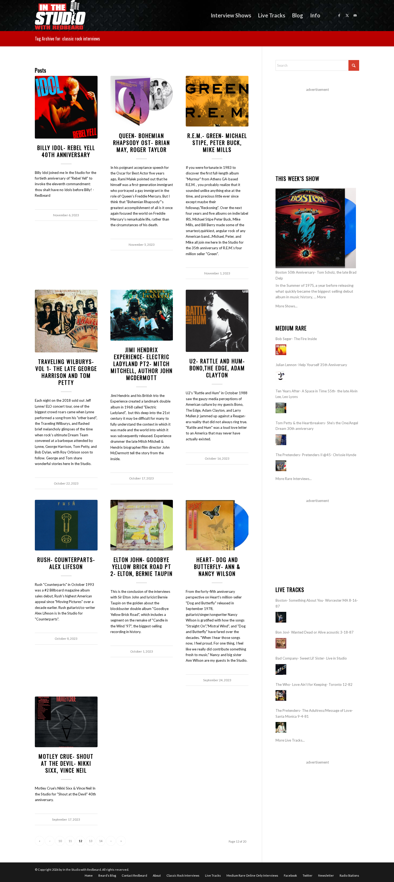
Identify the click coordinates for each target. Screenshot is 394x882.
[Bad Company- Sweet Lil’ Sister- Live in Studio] (281, 669)
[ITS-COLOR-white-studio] (60, 15)
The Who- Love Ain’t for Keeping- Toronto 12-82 (314, 684)
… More (320, 297)
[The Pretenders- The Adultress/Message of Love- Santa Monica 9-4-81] (281, 727)
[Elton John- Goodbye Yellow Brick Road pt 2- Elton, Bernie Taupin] (141, 525)
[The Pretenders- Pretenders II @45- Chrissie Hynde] (281, 465)
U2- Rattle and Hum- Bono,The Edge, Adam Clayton (217, 368)
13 (90, 841)
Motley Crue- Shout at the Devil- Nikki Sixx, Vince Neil (66, 763)
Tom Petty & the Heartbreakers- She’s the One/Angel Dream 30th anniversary (317, 426)
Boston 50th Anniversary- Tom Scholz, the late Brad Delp (316, 275)
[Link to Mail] (355, 15)
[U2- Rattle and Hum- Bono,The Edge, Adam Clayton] (217, 321)
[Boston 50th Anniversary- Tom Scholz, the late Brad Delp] (316, 228)
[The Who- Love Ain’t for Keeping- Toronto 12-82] (281, 695)
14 (100, 841)
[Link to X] (347, 15)
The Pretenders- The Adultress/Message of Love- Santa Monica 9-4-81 (314, 713)
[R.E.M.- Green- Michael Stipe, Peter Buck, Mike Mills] (217, 101)
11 (70, 841)
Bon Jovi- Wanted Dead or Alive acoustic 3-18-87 (315, 632)
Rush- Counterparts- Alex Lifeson (66, 563)
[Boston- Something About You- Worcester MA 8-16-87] (281, 617)
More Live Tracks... (290, 740)
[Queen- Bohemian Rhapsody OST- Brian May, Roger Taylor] (141, 101)
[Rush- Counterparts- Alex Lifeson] (66, 525)
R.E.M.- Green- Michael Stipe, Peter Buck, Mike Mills (217, 143)
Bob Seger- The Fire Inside (296, 339)
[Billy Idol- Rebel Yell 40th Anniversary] (66, 107)
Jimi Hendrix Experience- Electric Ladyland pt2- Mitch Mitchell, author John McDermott (142, 364)
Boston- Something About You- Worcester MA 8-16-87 (317, 603)
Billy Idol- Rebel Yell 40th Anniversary (66, 151)
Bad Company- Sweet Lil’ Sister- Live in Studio (311, 658)
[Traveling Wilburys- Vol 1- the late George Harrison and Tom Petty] (66, 321)
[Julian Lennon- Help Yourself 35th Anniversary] (281, 376)
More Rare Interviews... (294, 479)
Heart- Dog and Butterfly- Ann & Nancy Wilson (217, 567)
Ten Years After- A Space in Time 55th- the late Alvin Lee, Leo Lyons (317, 394)
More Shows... (287, 306)
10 (60, 841)
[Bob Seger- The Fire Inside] (281, 349)
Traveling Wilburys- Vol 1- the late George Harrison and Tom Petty (66, 372)
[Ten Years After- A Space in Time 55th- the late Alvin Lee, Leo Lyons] (281, 408)
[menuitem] (231, 15)
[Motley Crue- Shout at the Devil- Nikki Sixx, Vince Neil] (66, 722)
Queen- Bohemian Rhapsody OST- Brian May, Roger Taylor (141, 143)
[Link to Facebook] (339, 15)
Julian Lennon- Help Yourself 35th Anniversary (311, 365)
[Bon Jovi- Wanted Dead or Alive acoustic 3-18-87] (281, 643)
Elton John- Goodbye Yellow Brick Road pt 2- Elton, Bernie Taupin (141, 567)
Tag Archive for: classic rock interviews (67, 38)
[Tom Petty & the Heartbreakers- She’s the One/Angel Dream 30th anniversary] (281, 439)
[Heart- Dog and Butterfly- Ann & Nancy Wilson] (217, 525)
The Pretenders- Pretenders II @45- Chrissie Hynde (316, 455)
